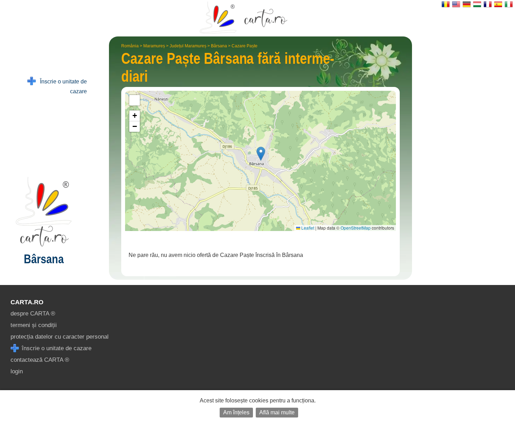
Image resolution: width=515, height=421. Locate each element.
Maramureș (154, 45)
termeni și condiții (34, 325)
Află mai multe (277, 412)
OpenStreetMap (356, 228)
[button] (260, 154)
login (17, 371)
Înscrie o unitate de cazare (61, 86)
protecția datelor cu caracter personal (60, 336)
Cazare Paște (245, 45)
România (130, 45)
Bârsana (219, 45)
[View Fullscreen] (134, 100)
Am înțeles (236, 412)
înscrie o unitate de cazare (55, 348)
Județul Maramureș (188, 45)
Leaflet (307, 228)
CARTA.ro (27, 302)
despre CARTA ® (33, 313)
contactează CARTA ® (40, 360)
